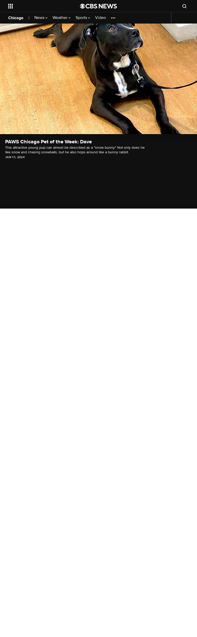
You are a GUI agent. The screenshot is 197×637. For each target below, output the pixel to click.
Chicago (15, 17)
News (39, 17)
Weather (60, 17)
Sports (82, 17)
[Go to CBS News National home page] (98, 6)
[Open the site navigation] (38, 6)
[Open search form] (184, 6)
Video (100, 17)
